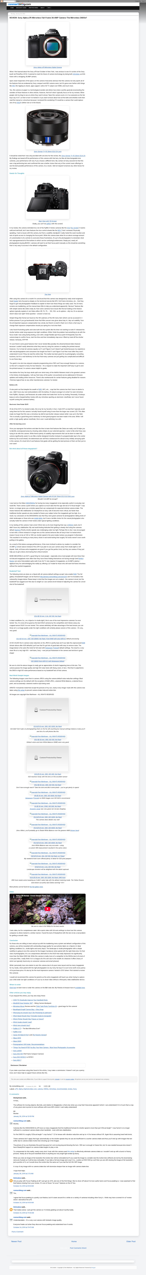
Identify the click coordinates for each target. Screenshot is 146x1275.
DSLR (18, 103)
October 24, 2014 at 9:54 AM (23, 1202)
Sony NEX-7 (17, 1060)
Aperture (18, 530)
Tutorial (56, 648)
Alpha (21, 1089)
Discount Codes (21, 7)
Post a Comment (17, 1232)
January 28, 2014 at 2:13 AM (23, 1173)
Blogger (93, 1267)
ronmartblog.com (20, 1121)
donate (57, 1079)
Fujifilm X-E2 (17, 1032)
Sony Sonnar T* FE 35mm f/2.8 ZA (73, 156)
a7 (16, 547)
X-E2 (68, 228)
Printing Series (33, 7)
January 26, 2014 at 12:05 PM (23, 1116)
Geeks (16, 301)
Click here (13, 988)
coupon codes (70, 1079)
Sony (75, 1089)
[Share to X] (48, 1086)
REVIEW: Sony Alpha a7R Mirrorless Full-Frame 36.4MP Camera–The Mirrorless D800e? (48, 18)
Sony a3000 (17, 1051)
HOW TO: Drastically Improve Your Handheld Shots (30, 1000)
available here (80, 988)
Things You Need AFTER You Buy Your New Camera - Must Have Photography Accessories (44, 1047)
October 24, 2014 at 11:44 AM (23, 1213)
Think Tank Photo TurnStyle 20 (46, 1006)
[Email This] (44, 1086)
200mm (70, 525)
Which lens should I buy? (21, 1025)
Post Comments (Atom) (78, 1248)
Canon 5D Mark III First (20, 1035)
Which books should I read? (22, 1022)
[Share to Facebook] (49, 1086)
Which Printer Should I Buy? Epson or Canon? (28, 1019)
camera (40, 1089)
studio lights (38, 518)
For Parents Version (39, 1035)
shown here (74, 830)
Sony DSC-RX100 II (19, 1057)
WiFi (40, 389)
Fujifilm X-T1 (17, 1028)
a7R (16, 1089)
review (70, 1089)
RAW (74, 574)
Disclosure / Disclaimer (19, 1065)
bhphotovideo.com (30, 1089)
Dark (49, 7)
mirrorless (76, 74)
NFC (13, 86)
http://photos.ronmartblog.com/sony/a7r (53, 577)
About (43, 7)
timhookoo (17, 1178)
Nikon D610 (17, 1038)
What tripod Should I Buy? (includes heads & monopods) (32, 1016)
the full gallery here (36, 887)
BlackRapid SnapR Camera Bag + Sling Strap (28, 1009)
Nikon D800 (17, 1041)
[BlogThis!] (46, 1086)
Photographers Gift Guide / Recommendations (28, 1044)
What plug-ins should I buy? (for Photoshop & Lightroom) (32, 1013)
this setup (21, 690)
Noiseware (49, 648)
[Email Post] (39, 1086)
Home (12, 7)
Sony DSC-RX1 (18, 1054)
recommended (62, 1089)
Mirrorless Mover (19, 1006)
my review (74, 228)
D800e (32, 503)
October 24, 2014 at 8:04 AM (23, 1186)
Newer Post (16, 1241)
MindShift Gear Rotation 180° (23, 1003)
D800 (28, 503)
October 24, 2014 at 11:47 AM (23, 1227)
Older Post (131, 1241)
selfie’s (48, 224)
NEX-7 (60, 230)
